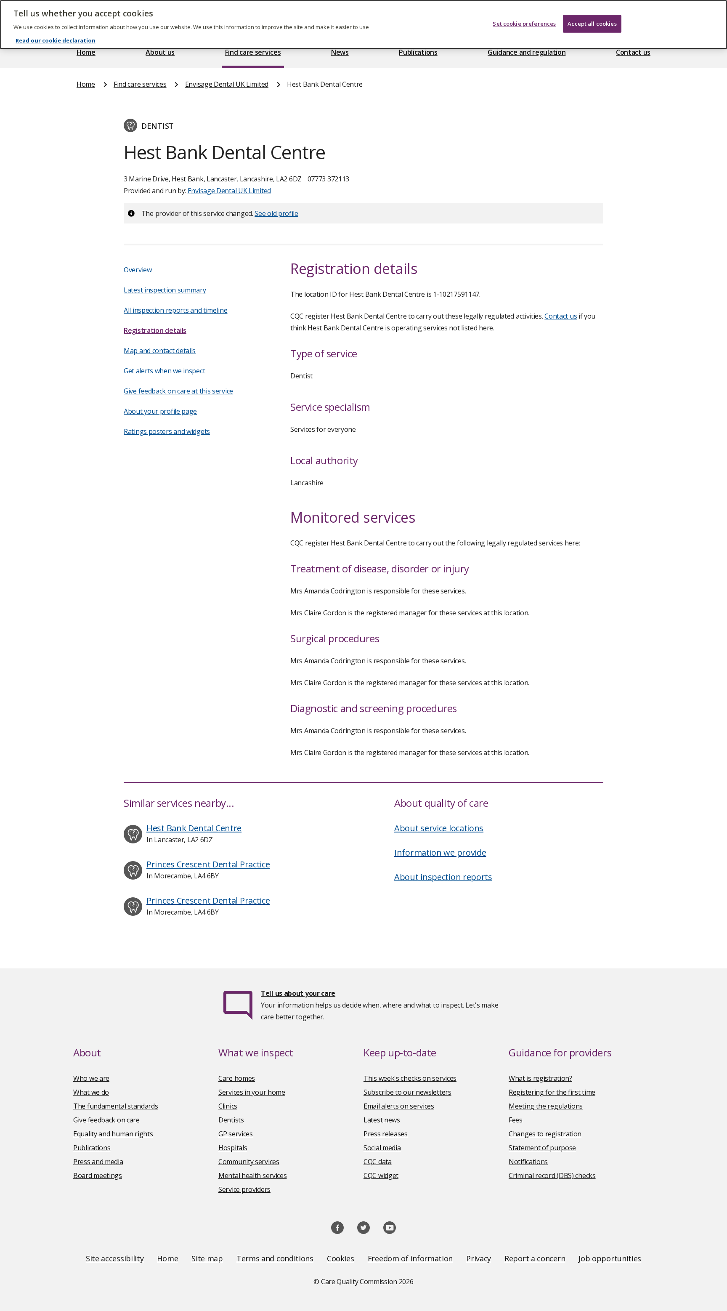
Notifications (528, 1161)
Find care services (253, 52)
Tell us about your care (298, 993)
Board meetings (97, 1175)
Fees (516, 1120)
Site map (207, 1258)
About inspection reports (443, 877)
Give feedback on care (106, 1120)
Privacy (478, 1258)
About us (160, 52)
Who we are (91, 1078)
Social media (382, 1147)
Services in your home (251, 1092)
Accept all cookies (592, 23)
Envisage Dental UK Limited (226, 84)
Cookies (340, 1258)
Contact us (633, 52)
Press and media (98, 1161)
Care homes (236, 1078)
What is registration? (540, 1078)
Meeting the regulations (546, 1106)
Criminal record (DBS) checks (552, 1175)
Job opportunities (609, 1258)
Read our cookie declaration (56, 40)
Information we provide (440, 852)
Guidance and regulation (526, 52)
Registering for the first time (552, 1092)
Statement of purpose (542, 1147)
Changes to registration (545, 1133)
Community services (248, 1161)
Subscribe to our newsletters (407, 1092)
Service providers (244, 1189)
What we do (91, 1092)
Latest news (382, 1120)
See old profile (276, 213)
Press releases (386, 1133)
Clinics (227, 1106)
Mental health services (252, 1175)
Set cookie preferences (524, 23)
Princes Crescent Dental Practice (208, 864)
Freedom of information (410, 1258)
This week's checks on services (410, 1078)
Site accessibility (115, 1258)
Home (86, 52)
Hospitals (232, 1147)
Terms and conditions (274, 1258)
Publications (418, 52)
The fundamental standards (115, 1106)
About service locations (438, 828)
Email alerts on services (399, 1106)
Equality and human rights (113, 1133)
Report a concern (534, 1258)
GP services (235, 1133)
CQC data (378, 1161)
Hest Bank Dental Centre (193, 828)
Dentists (231, 1120)
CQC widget (381, 1175)
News (340, 52)
